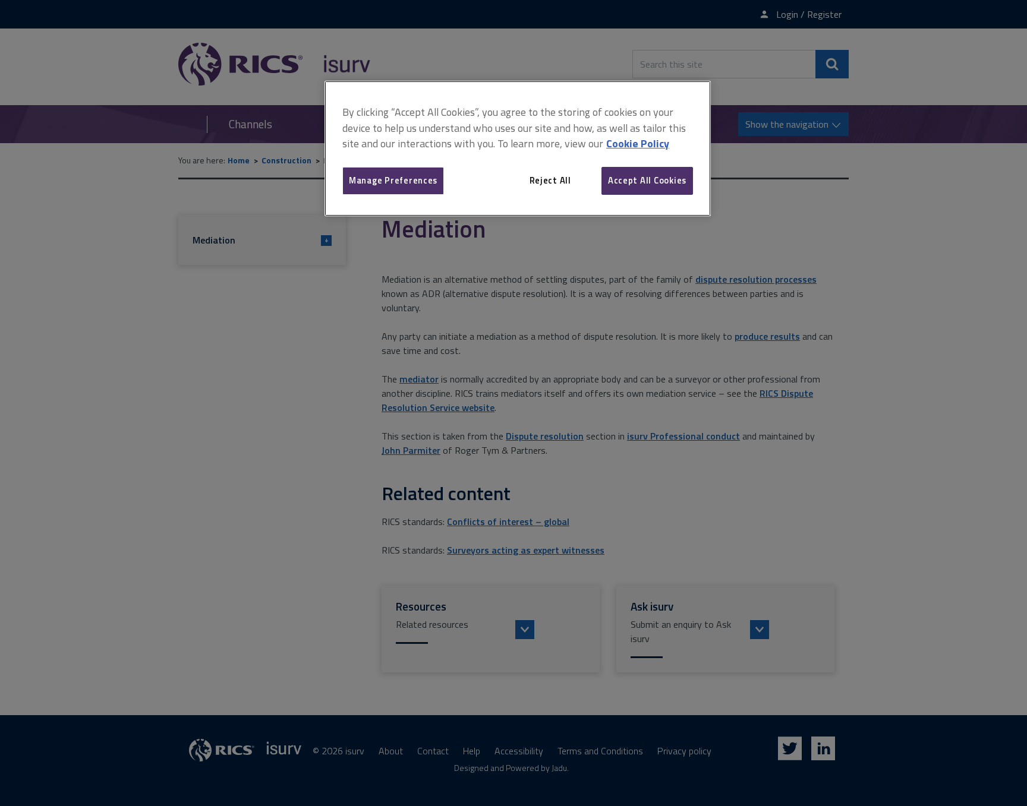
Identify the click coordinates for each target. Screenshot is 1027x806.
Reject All (550, 180)
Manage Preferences (393, 180)
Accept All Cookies (647, 180)
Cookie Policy (637, 143)
